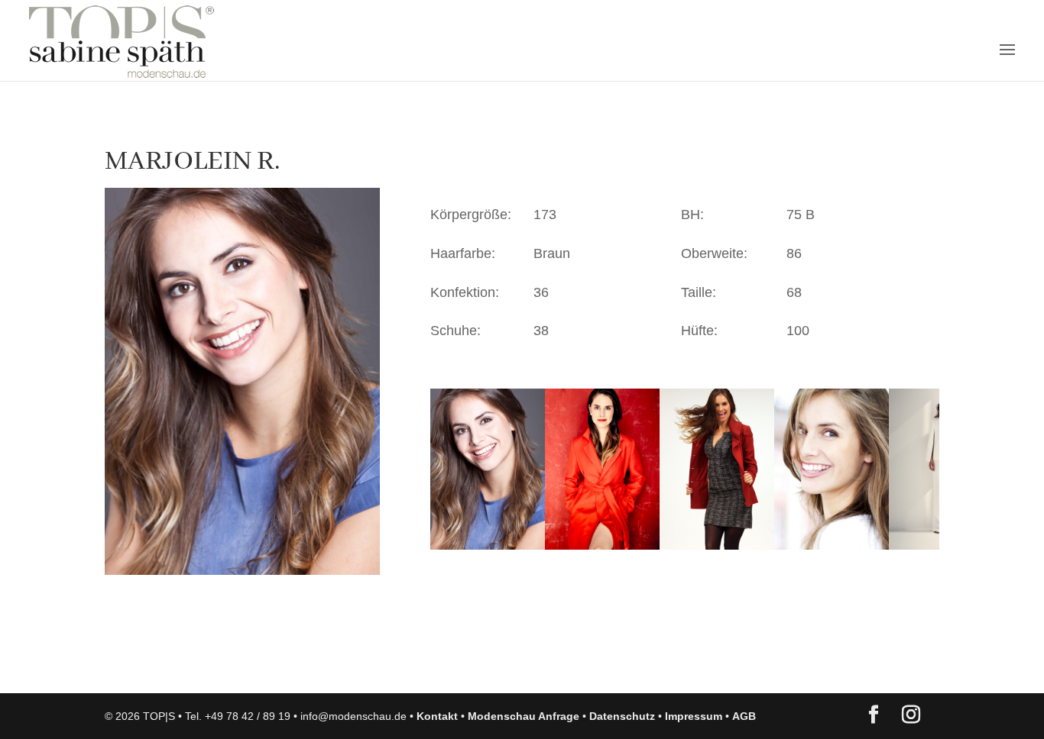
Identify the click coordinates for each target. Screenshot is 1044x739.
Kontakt (437, 716)
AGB (744, 716)
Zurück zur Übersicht (192, 666)
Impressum (693, 716)
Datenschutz (622, 716)
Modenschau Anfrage (523, 716)
